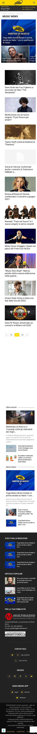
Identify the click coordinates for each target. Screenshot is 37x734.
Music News (11, 13)
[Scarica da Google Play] (22, 692)
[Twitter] (26, 676)
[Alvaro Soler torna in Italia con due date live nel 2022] (20, 288)
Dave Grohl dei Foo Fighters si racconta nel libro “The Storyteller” (19, 90)
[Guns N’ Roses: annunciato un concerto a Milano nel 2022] (20, 312)
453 (22, 335)
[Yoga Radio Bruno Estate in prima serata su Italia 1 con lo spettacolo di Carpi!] (18, 32)
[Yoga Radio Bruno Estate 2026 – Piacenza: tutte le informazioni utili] (10, 600)
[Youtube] (31, 676)
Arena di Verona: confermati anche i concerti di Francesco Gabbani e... (19, 169)
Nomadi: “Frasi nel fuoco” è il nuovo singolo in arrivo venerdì (19, 222)
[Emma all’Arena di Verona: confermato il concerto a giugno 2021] (20, 184)
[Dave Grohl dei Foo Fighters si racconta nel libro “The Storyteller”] (20, 77)
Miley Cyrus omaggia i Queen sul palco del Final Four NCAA (20, 247)
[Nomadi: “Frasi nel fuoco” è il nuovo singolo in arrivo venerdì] (20, 211)
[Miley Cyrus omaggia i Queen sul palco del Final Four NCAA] (20, 236)
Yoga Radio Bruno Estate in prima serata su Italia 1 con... (19, 494)
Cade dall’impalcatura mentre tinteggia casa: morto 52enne (25, 448)
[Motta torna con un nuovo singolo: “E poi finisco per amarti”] (20, 104)
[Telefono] (16, 661)
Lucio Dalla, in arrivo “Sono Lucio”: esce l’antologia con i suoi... (26, 590)
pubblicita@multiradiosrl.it (18, 628)
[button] (34, 2)
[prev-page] (6, 334)
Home (4, 13)
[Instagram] (15, 676)
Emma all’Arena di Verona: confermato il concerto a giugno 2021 (20, 196)
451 (11, 335)
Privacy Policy (10, 731)
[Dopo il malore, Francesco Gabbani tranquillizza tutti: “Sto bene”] (15, 54)
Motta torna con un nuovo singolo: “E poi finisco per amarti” (17, 117)
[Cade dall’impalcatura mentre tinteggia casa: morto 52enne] (11, 448)
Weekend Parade (5, 8)
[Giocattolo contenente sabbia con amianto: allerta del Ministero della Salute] (11, 458)
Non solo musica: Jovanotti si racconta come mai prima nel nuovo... (26, 580)
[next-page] (27, 334)
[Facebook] (9, 676)
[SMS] (12, 655)
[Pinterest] (20, 676)
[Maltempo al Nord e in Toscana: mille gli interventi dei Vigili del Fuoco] (20, 417)
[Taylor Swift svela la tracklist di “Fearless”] (20, 132)
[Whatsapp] (18, 655)
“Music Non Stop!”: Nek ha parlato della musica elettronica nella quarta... (20, 273)
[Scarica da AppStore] (12, 692)
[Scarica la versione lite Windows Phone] (17, 698)
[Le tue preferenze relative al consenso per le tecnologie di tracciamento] (4, 730)
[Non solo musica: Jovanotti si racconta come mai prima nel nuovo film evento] (10, 580)
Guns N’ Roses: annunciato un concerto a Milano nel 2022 (19, 324)
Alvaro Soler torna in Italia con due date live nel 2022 (19, 299)
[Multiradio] (20, 620)
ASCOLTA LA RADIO (29, 7)
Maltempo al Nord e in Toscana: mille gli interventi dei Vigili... (19, 429)
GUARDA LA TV (28, 9)
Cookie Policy (20, 731)
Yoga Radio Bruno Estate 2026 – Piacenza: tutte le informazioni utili (25, 600)
